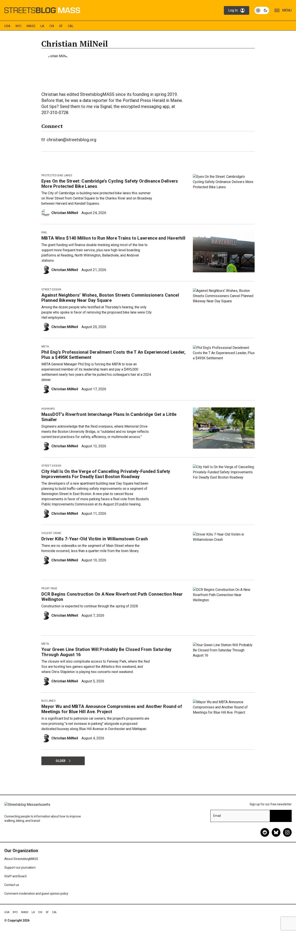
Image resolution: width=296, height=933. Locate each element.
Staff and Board (15, 876)
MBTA (45, 346)
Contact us (11, 885)
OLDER (60, 761)
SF (61, 26)
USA (7, 26)
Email (217, 815)
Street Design (51, 289)
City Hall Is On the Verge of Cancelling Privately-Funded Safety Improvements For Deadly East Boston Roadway (105, 474)
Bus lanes (48, 700)
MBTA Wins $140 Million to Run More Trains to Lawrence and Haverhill (113, 238)
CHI (51, 26)
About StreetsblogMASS (21, 859)
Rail (44, 232)
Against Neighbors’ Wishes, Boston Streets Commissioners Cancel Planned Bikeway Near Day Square (110, 297)
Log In (233, 10)
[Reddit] (264, 832)
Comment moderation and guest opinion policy (36, 893)
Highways (48, 408)
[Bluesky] (276, 832)
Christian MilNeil (64, 213)
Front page (49, 588)
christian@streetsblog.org (71, 139)
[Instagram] (287, 832)
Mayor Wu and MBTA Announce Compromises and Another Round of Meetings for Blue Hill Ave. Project (111, 709)
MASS (31, 26)
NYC (18, 26)
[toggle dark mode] (261, 10)
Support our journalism (20, 867)
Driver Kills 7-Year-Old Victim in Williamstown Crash (94, 538)
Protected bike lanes (56, 175)
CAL (70, 26)
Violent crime (51, 533)
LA (42, 26)
